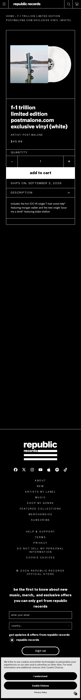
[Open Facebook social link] (15, 470)
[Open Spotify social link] (57, 470)
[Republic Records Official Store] (27, 4)
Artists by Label (40, 492)
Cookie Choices (40, 558)
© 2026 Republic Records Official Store (40, 572)
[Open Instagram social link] (32, 470)
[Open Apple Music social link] (49, 470)
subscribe (40, 520)
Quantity (19, 152)
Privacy (40, 543)
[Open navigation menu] (4, 4)
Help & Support (40, 532)
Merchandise (41, 514)
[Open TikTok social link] (65, 470)
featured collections (40, 509)
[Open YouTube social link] (40, 470)
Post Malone (33, 135)
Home (10, 16)
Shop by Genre (40, 503)
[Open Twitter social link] (24, 470)
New (40, 486)
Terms (40, 537)
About (40, 481)
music (40, 498)
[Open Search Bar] (68, 4)
